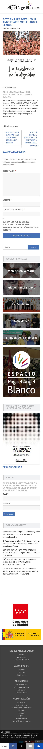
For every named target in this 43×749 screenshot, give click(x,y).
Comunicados (21, 705)
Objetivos (21, 672)
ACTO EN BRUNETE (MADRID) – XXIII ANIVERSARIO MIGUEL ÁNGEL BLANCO (30, 138)
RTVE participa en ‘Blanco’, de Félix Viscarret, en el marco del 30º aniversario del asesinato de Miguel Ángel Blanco (21, 543)
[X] (21, 746)
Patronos (21, 670)
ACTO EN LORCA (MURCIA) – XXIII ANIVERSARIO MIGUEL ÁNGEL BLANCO (12, 137)
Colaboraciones (21, 693)
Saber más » (27, 741)
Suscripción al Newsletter (21, 708)
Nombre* (6, 503)
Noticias (15, 126)
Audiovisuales (21, 718)
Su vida (21, 655)
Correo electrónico (13, 210)
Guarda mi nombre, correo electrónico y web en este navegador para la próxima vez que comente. (21, 226)
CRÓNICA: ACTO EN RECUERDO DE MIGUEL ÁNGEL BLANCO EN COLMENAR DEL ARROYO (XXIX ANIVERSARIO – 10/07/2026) (20, 571)
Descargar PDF (12, 467)
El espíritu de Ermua (21, 660)
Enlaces (21, 713)
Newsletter (21, 702)
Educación (21, 690)
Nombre (7, 200)
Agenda (21, 716)
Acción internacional (21, 687)
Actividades (21, 681)
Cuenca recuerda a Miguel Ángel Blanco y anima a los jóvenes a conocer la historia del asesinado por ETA (21, 534)
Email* (5, 494)
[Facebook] (13, 746)
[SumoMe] (38, 746)
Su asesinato (21, 657)
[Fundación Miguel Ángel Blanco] (21, 5)
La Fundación (21, 666)
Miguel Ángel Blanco (21, 651)
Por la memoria (21, 685)
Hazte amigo (21, 675)
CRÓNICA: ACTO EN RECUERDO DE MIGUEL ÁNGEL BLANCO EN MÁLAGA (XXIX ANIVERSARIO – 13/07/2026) (19, 562)
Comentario (9, 171)
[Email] (30, 746)
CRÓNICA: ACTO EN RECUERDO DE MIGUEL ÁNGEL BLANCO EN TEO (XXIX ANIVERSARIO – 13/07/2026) (21, 553)
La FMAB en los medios (21, 721)
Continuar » (38, 741)
